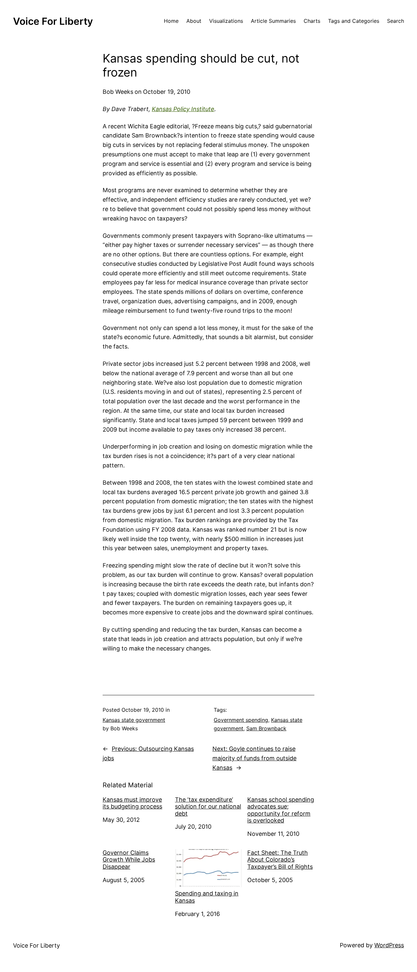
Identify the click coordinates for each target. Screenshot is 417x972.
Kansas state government (134, 720)
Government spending (241, 720)
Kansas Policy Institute (183, 109)
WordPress (389, 945)
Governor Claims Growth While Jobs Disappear (129, 859)
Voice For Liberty (53, 21)
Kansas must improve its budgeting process (132, 803)
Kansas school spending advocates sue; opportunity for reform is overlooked (280, 810)
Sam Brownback (266, 728)
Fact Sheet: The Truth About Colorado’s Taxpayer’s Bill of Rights (280, 859)
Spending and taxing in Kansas (206, 897)
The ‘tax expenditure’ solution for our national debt (208, 806)
